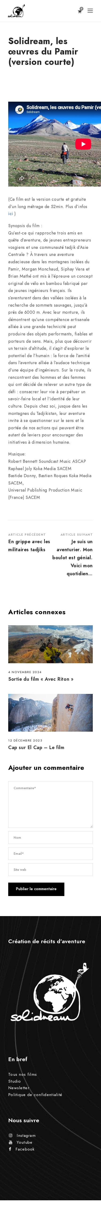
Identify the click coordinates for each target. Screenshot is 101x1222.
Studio (14, 1081)
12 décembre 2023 (25, 740)
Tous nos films (22, 1074)
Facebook (25, 1149)
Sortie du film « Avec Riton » (41, 679)
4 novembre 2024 (25, 672)
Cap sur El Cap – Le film (36, 747)
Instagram (26, 1135)
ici (10, 214)
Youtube (24, 1142)
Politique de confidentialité (35, 1094)
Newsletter (18, 1088)
